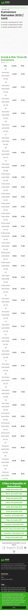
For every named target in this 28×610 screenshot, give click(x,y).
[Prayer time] (5, 2)
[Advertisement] (14, 40)
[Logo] (5, 560)
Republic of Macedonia (14, 8)
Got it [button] (14, 607)
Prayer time (4, 8)
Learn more (16, 604)
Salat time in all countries (7, 579)
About (2, 577)
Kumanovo (24, 8)
